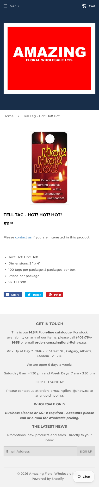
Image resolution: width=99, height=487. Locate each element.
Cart (91, 6)
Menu (14, 6)
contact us (23, 237)
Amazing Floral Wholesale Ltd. (53, 473)
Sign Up (86, 451)
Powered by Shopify (48, 478)
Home (8, 116)
